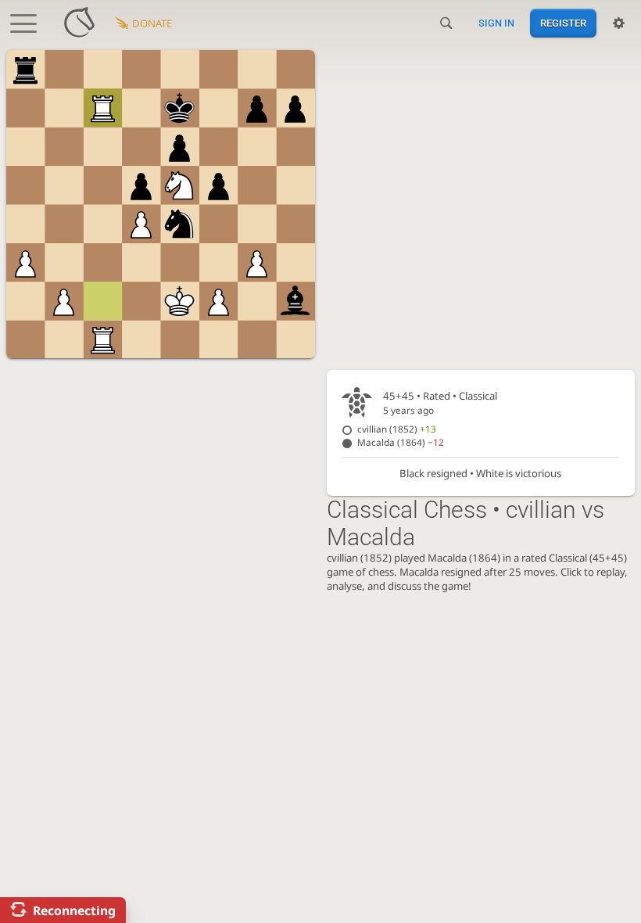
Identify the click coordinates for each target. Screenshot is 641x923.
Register (563, 23)
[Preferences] (618, 23)
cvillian (396, 428)
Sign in (496, 23)
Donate (152, 23)
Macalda (400, 442)
